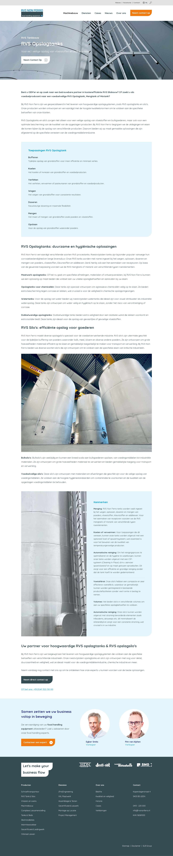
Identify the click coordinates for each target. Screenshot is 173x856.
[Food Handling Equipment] (32, 12)
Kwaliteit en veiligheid (105, 796)
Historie (99, 801)
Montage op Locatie (67, 810)
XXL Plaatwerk (64, 796)
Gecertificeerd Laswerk (68, 806)
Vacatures (127, 3)
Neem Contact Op (33, 60)
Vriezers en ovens (28, 801)
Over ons (121, 13)
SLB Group (147, 846)
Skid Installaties (27, 820)
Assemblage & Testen (67, 801)
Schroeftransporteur (30, 791)
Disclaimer (136, 846)
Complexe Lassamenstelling (33, 810)
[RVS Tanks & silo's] (86, 402)
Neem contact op (141, 13)
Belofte (99, 791)
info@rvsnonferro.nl (141, 810)
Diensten (86, 13)
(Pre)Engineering (65, 791)
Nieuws (118, 3)
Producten (26, 785)
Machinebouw (70, 13)
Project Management (67, 815)
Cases (98, 13)
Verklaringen (101, 810)
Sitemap (125, 846)
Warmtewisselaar (28, 824)
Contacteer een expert (35, 742)
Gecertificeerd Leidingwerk (32, 829)
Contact (136, 3)
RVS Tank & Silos (28, 796)
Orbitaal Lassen (28, 834)
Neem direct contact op (36, 679)
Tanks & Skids (27, 815)
